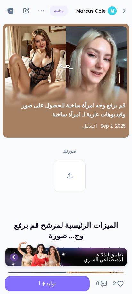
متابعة (58, 10)
